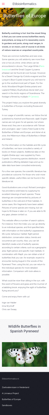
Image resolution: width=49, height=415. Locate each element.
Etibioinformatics (24, 4)
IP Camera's (33, 97)
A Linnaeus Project (10, 393)
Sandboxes (7, 405)
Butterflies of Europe (11, 399)
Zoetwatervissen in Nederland (15, 387)
